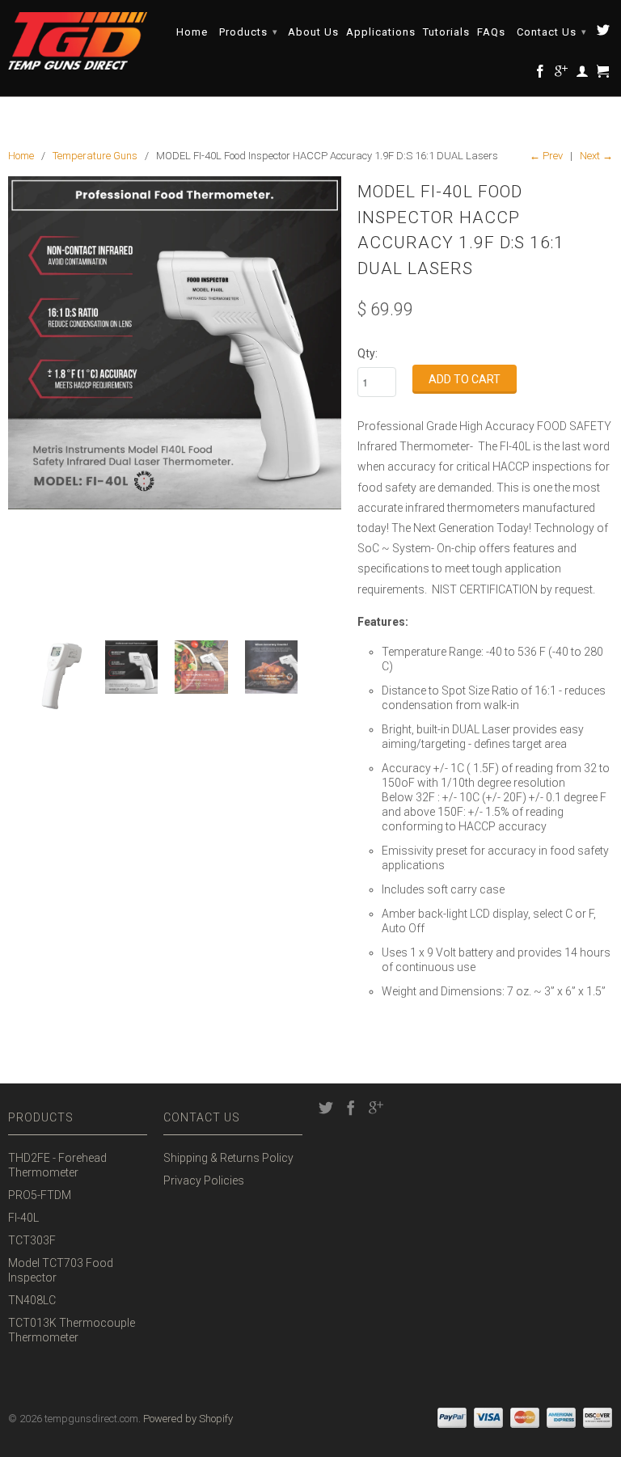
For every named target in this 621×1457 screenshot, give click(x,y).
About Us (313, 32)
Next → (596, 156)
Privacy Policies (203, 1180)
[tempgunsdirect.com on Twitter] (603, 33)
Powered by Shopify (188, 1419)
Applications (381, 32)
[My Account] (582, 74)
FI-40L (23, 1217)
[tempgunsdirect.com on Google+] (561, 74)
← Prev (546, 156)
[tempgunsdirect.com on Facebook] (540, 74)
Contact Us (552, 32)
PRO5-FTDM (39, 1195)
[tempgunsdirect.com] (77, 41)
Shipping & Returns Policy (228, 1157)
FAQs (491, 32)
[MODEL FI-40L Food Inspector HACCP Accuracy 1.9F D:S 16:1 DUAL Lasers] (174, 342)
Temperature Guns (95, 156)
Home (192, 32)
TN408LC (32, 1300)
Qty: (367, 353)
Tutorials (446, 32)
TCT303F (32, 1240)
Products (248, 32)
